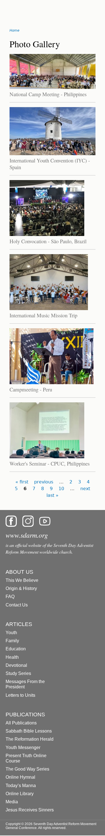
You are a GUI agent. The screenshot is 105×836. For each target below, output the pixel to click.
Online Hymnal (20, 777)
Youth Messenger (23, 747)
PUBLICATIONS (25, 714)
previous (43, 482)
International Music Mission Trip (43, 315)
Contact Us (17, 605)
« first (21, 482)
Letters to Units (20, 695)
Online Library (20, 793)
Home (14, 30)
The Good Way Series (27, 769)
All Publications (21, 723)
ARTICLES (19, 624)
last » (52, 495)
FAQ (10, 596)
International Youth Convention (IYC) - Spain (50, 164)
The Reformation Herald (29, 739)
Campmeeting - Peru (31, 389)
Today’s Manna (21, 785)
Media (12, 801)
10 (61, 488)
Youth (11, 632)
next (85, 488)
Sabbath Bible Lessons (29, 731)
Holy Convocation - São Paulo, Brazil (48, 241)
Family (12, 640)
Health (12, 657)
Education (16, 648)
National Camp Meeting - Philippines (48, 94)
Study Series (18, 673)
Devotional (16, 665)
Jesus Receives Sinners (30, 809)
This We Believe (22, 580)
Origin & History (21, 588)
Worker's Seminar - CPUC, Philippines (50, 463)
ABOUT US (19, 572)
